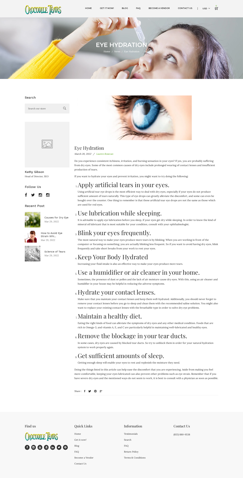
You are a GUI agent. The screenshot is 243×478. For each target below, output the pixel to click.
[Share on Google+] (101, 391)
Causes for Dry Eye (56, 217)
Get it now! (80, 439)
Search (127, 439)
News (117, 51)
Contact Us (80, 463)
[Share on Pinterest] (95, 391)
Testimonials (131, 433)
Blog (76, 445)
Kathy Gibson (34, 172)
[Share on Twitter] (89, 391)
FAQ (76, 451)
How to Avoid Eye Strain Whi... (51, 234)
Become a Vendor (83, 457)
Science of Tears (54, 251)
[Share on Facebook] (84, 391)
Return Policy (131, 451)
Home (107, 51)
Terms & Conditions (134, 457)
